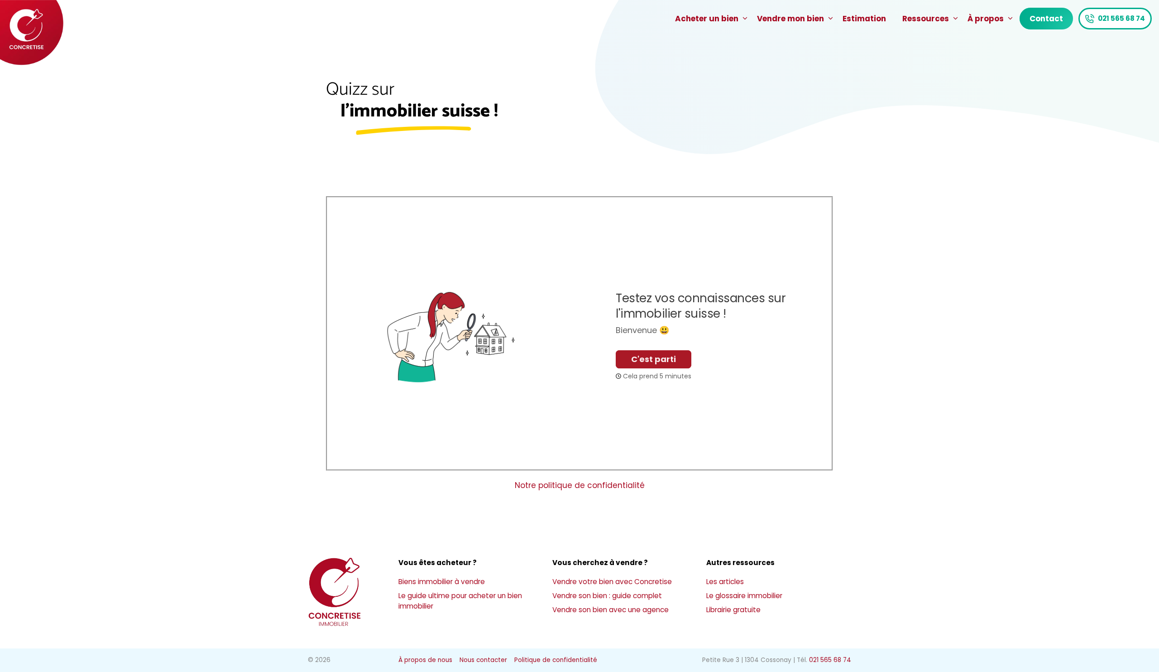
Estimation (864, 18)
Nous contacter (483, 660)
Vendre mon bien (790, 18)
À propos (985, 18)
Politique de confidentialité (555, 660)
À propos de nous (425, 660)
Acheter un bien (706, 18)
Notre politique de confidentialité (580, 485)
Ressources (925, 18)
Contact (1046, 18)
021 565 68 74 (1121, 18)
